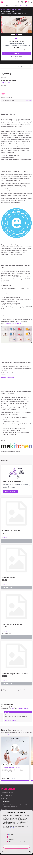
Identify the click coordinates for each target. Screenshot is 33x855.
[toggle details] (29, 780)
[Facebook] (1, 796)
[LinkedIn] (11, 796)
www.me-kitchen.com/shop (13, 323)
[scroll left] (3, 24)
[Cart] (22, 2)
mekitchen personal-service (15, 673)
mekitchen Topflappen (12, 624)
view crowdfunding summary (16, 58)
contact (9, 82)
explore (9, 734)
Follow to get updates (10, 720)
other (3, 94)
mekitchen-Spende (11, 530)
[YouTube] (7, 796)
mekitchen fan (9, 577)
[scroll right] (30, 24)
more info (3, 82)
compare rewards (10, 491)
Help (13, 708)
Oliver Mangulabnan (8, 11)
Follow (16, 53)
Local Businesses (6, 88)
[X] (4, 796)
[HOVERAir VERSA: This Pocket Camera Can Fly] (15, 751)
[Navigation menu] (31, 2)
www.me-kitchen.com (11, 9)
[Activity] (25, 2)
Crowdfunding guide (22, 708)
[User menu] (28, 2)
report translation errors (13, 806)
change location (24, 5)
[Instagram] (9, 796)
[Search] (18, 2)
